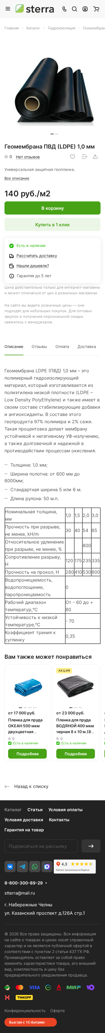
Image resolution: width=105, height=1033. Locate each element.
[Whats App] (34, 866)
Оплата (62, 346)
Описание (13, 346)
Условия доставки (23, 819)
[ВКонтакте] (10, 866)
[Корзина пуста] (96, 8)
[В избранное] (72, 156)
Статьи (35, 809)
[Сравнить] (84, 156)
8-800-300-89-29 (23, 883)
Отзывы (39, 346)
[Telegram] (22, 866)
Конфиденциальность (25, 1010)
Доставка (87, 346)
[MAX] (47, 866)
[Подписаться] (91, 846)
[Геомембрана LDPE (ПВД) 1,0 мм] (54, 88)
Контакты (59, 819)
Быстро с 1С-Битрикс (27, 1022)
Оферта (57, 1010)
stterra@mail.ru (19, 893)
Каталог (13, 809)
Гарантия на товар (24, 829)
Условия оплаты (65, 809)
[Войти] (85, 8)
